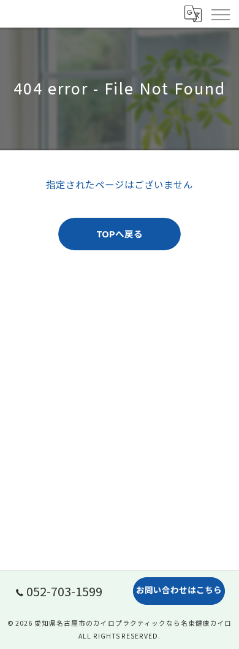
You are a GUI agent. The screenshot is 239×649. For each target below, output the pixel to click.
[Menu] (220, 13)
